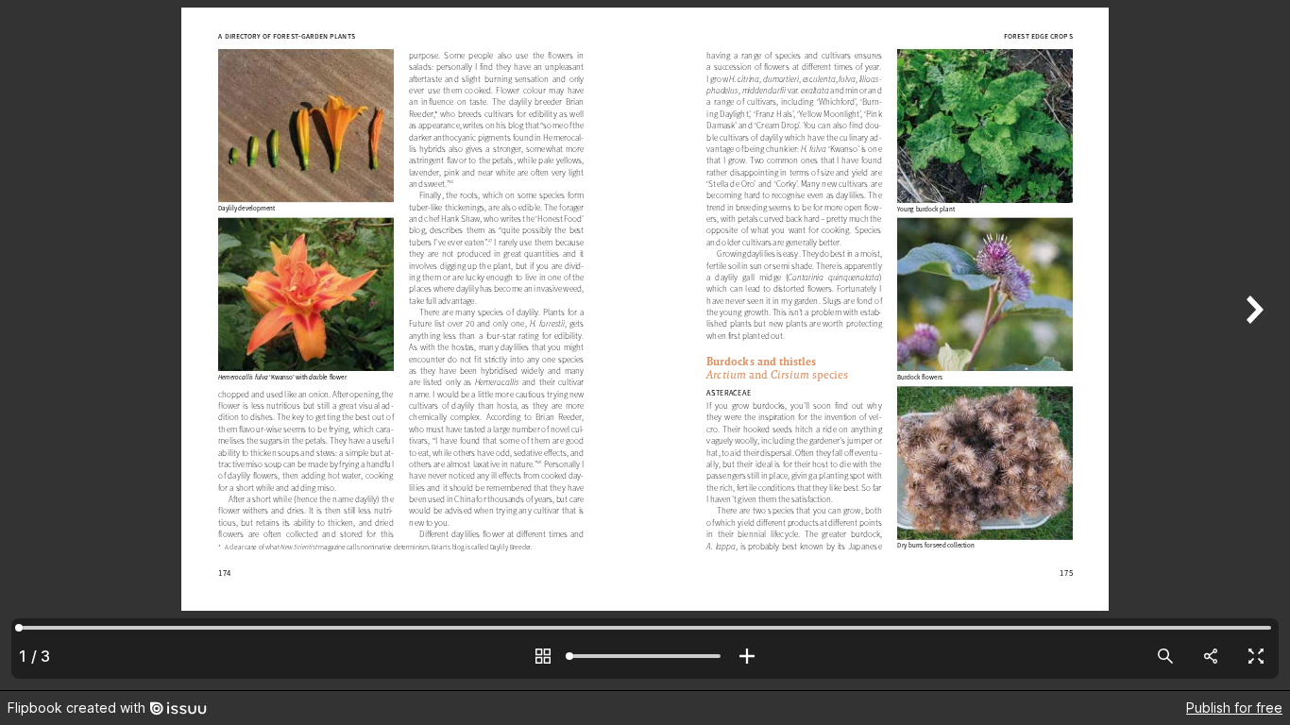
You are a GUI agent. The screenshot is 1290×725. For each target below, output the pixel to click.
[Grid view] (543, 656)
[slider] (645, 656)
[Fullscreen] (1256, 656)
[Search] (1165, 656)
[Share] (1211, 656)
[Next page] (1252, 345)
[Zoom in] (747, 656)
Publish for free (1234, 708)
